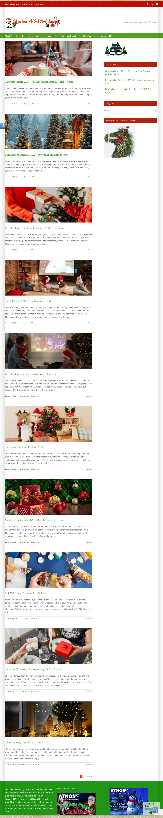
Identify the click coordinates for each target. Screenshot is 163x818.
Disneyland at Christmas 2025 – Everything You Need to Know (36, 154)
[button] (110, 35)
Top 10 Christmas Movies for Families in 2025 (28, 301)
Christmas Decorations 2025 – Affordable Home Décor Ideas (35, 520)
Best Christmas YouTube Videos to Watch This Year (30, 374)
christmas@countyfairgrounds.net (33, 4)
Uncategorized (25, 104)
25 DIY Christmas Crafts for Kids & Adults (26, 593)
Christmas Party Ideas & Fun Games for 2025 (28, 742)
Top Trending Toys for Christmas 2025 (24, 447)
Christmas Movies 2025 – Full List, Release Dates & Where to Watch (39, 81)
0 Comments (36, 104)
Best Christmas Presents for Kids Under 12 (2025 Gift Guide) (34, 228)
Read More (89, 104)
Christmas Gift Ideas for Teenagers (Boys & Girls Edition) (33, 669)
